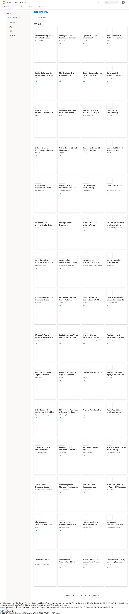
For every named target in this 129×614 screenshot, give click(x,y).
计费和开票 (73, 603)
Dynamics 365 (26, 607)
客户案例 (21, 603)
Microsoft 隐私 (104, 607)
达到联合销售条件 (9, 605)
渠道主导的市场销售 (37, 605)
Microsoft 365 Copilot (60, 607)
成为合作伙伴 (82, 603)
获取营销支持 (99, 603)
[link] (45, 44)
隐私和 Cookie (27, 613)
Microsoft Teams (72, 607)
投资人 (111, 607)
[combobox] (63, 17)
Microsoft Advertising (46, 607)
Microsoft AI (4, 607)
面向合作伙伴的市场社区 (23, 605)
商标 (40, 613)
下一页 (95, 595)
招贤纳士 (81, 607)
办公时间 (28, 603)
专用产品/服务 (47, 603)
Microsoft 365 (35, 607)
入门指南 (34, 603)
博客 (17, 603)
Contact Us (19, 613)
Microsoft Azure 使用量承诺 (61, 603)
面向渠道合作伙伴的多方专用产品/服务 (56, 605)
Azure (19, 607)
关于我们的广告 (47, 613)
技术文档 (40, 603)
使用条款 (35, 613)
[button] (35, 17)
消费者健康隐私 (5, 613)
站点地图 (13, 613)
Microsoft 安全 (12, 607)
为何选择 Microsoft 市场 (7, 603)
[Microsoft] (8, 2)
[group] (36, 43)
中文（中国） (4, 609)
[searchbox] (20, 17)
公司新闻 (96, 607)
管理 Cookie (56, 613)
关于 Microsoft (88, 607)
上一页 (68, 595)
